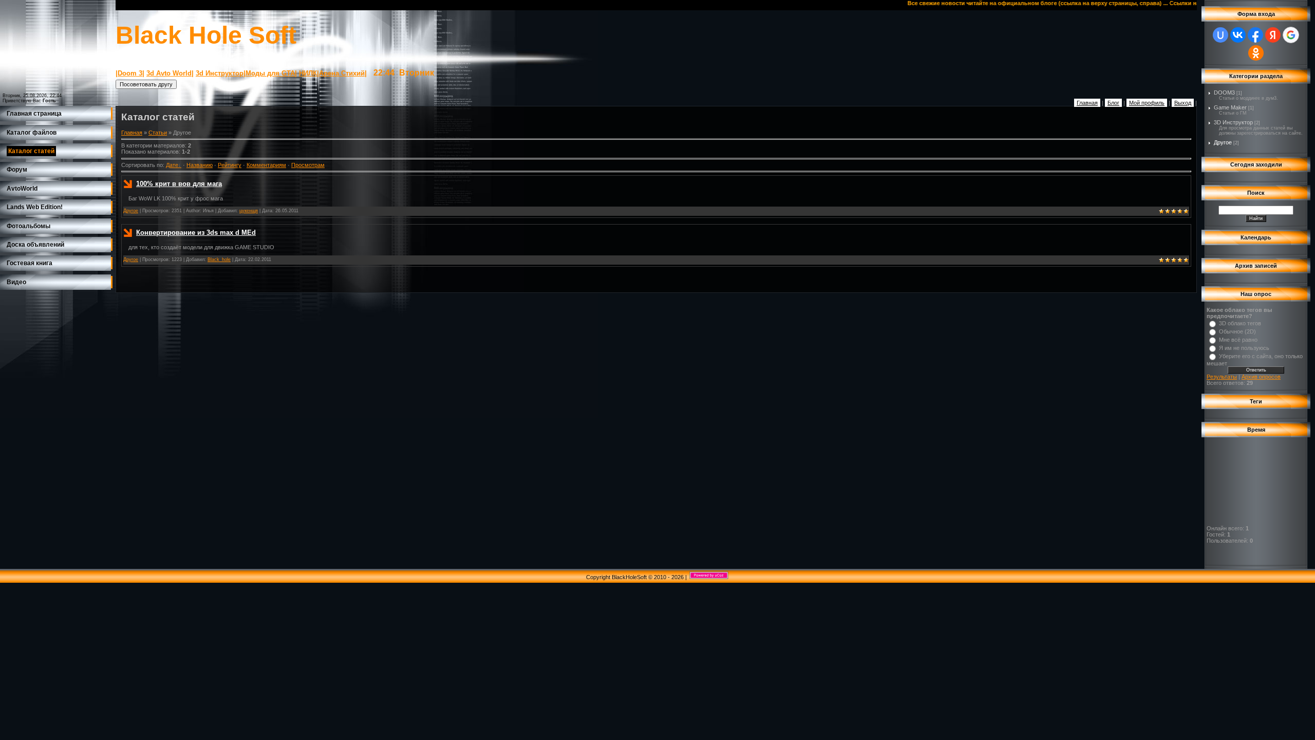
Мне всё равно (1238, 340)
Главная (1087, 103)
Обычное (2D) (1237, 331)
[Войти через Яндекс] (1273, 35)
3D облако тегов (1240, 323)
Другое (130, 210)
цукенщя (248, 210)
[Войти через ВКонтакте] (1238, 35)
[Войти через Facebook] (1255, 35)
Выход (1182, 103)
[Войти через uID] (1220, 35)
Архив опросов (1261, 377)
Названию (199, 165)
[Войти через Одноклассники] (1256, 53)
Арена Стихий (342, 73)
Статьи (157, 133)
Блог (1113, 103)
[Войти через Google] (1291, 35)
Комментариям (266, 165)
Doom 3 (130, 73)
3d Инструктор (219, 73)
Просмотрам (308, 165)
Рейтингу (229, 165)
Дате (172, 165)
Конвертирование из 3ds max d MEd (196, 232)
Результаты (1222, 377)
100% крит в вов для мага (179, 184)
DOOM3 (1224, 92)
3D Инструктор (1233, 122)
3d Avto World (169, 73)
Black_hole (219, 259)
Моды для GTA (270, 73)
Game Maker (1230, 107)
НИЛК (308, 73)
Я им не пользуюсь (1244, 348)
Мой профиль (1146, 103)
